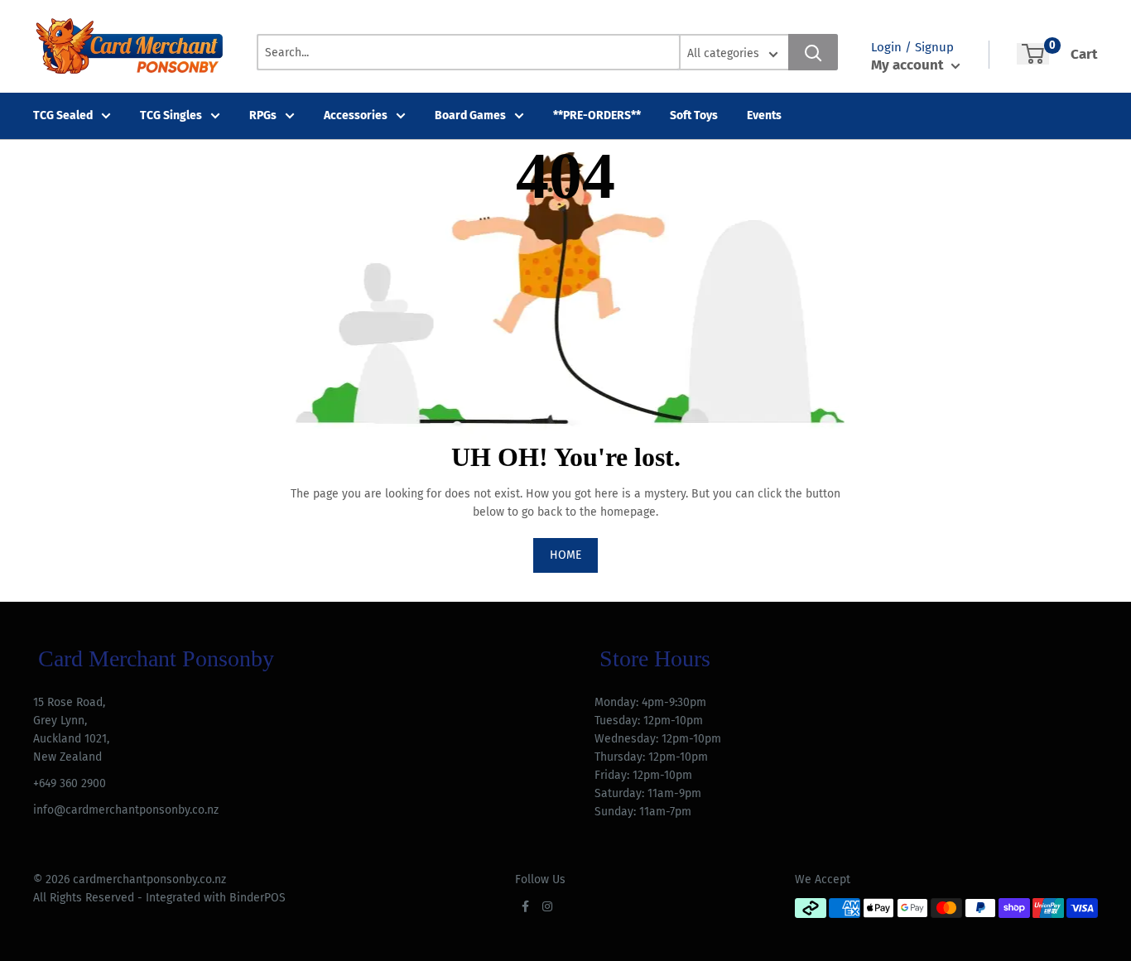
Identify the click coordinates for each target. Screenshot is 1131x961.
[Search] (813, 52)
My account (909, 65)
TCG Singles (171, 115)
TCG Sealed (63, 115)
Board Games (470, 115)
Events (764, 115)
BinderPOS (257, 898)
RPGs (263, 115)
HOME (565, 555)
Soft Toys (694, 115)
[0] (1033, 54)
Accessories (355, 115)
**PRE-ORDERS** (597, 115)
